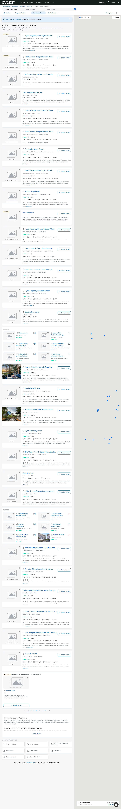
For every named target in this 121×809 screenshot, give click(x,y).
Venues (23, 2)
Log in (117, 2)
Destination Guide (113, 804)
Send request (30, 762)
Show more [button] (36, 733)
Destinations (39, 2)
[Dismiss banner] (70, 19)
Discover (47, 2)
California (22, 6)
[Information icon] (116, 13)
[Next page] (49, 711)
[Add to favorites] (20, 35)
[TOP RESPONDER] (24, 36)
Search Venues (6, 6)
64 (45, 710)
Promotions (30, 2)
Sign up (113, 2)
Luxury (53, 2)
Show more (32, 50)
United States (15, 6)
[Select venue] (34, 333)
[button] (39, 9)
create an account (16, 19)
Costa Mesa (29, 6)
